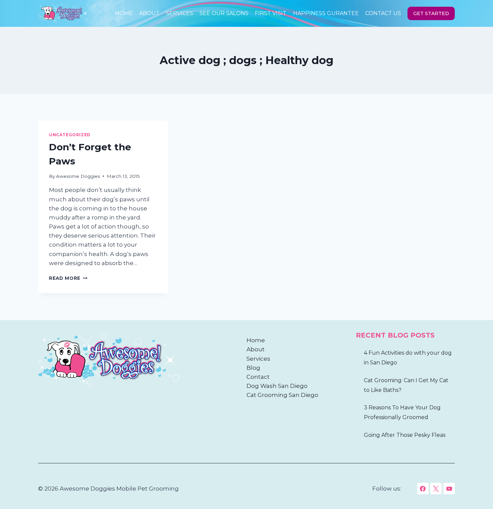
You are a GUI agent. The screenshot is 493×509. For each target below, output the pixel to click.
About (149, 13)
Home (124, 13)
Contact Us (383, 13)
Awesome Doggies (78, 176)
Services (179, 13)
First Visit (270, 13)
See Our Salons (224, 13)
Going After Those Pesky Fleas (404, 435)
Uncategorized (70, 134)
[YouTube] (449, 488)
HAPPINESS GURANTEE (326, 13)
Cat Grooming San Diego (282, 395)
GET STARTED (431, 13)
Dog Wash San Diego (277, 386)
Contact (258, 376)
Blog (253, 367)
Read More (68, 278)
